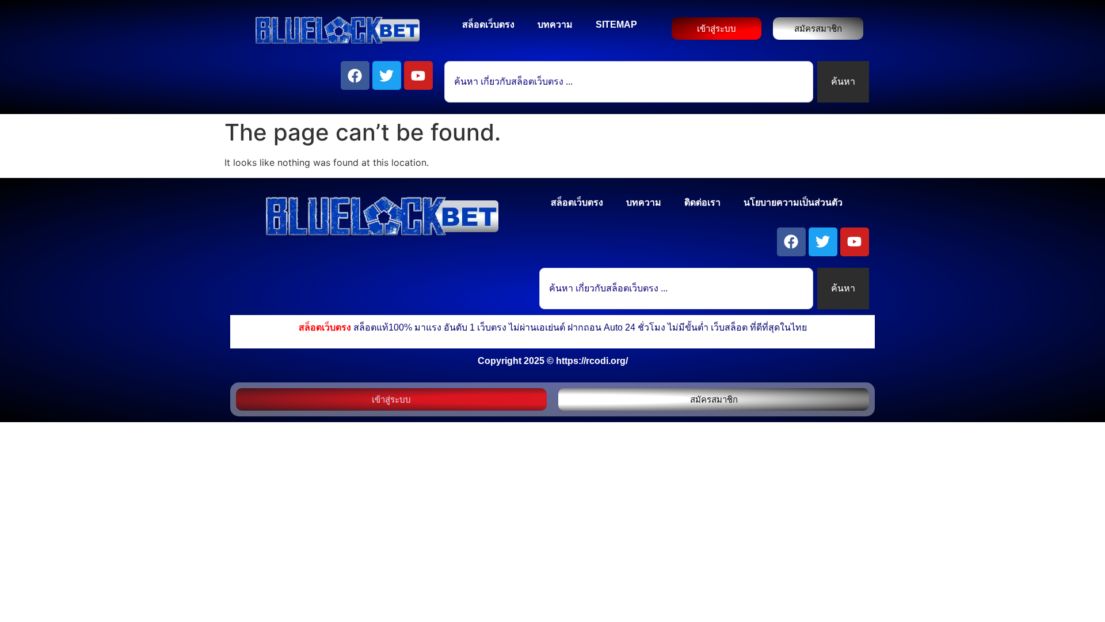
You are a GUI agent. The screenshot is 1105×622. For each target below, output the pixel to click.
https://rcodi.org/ (592, 361)
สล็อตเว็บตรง (488, 24)
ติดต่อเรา (702, 202)
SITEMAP (616, 24)
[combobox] (628, 82)
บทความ (555, 24)
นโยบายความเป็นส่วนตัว (793, 202)
